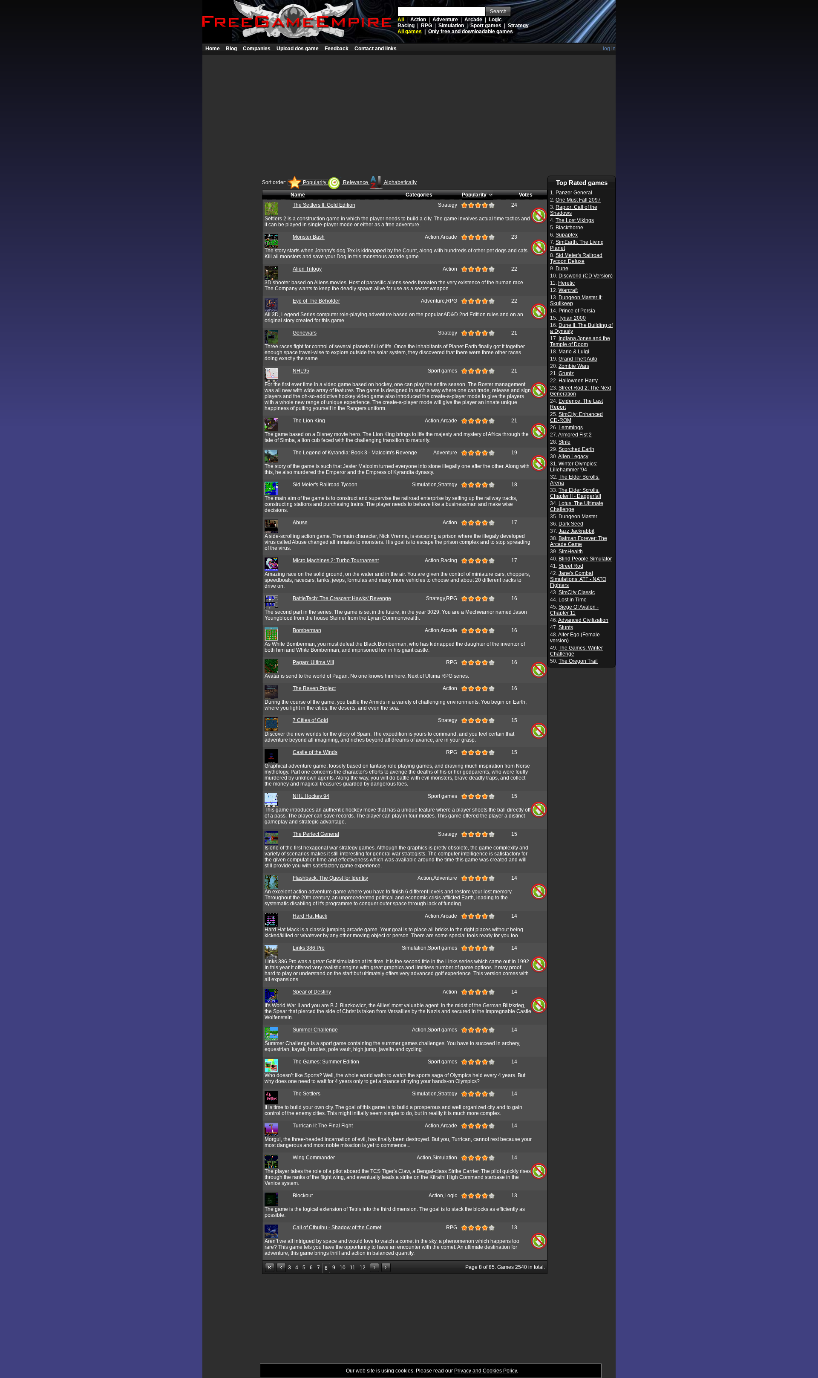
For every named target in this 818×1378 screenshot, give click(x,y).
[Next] (374, 1267)
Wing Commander (314, 1158)
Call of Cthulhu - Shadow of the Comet (337, 1228)
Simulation (451, 26)
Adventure (445, 20)
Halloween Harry (578, 381)
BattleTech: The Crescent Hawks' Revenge (342, 598)
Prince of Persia (577, 311)
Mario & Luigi (574, 352)
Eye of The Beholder (316, 301)
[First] (269, 1267)
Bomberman (307, 630)
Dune (562, 269)
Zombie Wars (574, 366)
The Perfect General (316, 834)
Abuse (300, 523)
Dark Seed (571, 524)
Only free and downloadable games (470, 32)
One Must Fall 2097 (578, 200)
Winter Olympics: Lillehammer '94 (573, 467)
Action (418, 20)
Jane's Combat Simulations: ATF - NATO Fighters (578, 579)
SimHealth (571, 552)
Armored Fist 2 (575, 435)
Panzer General (574, 193)
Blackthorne (569, 228)
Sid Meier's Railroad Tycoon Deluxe (576, 258)
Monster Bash (309, 237)
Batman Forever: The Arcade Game (578, 541)
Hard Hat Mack (310, 916)
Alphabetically (400, 182)
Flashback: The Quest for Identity (330, 878)
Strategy (518, 26)
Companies (257, 49)
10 (343, 1268)
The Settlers (306, 1094)
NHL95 (301, 371)
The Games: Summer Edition (326, 1062)
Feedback (337, 49)
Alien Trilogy (307, 269)
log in (609, 49)
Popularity (315, 182)
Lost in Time (573, 600)
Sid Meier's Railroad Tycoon (325, 485)
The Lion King (309, 421)
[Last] (386, 1267)
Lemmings (571, 427)
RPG (426, 26)
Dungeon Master (578, 517)
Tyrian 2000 (572, 318)
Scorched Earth (576, 449)
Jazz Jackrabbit (576, 531)
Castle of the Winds (315, 752)
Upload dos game (298, 49)
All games (409, 32)
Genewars (305, 333)
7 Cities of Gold (310, 720)
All (400, 20)
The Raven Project (314, 688)
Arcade (473, 20)
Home (212, 49)
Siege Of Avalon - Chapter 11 (574, 610)
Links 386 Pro (309, 948)
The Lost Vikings (575, 220)
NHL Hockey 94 (311, 796)
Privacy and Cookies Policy (485, 1371)
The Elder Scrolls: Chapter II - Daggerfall (575, 493)
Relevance (355, 182)
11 (352, 1268)
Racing (406, 26)
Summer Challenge (315, 1030)
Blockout (303, 1196)
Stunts (566, 627)
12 (363, 1268)
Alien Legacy (573, 456)
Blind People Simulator (585, 559)
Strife (564, 442)
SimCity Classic (577, 592)
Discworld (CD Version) (586, 276)
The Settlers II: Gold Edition (324, 205)
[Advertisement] (409, 114)
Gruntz (566, 373)
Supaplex (567, 235)
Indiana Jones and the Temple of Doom (580, 341)
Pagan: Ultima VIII (313, 662)
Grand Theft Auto (578, 359)
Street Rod (571, 566)
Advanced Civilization (583, 620)
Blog (231, 49)
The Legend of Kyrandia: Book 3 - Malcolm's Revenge (355, 453)
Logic (495, 20)
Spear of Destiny (312, 992)
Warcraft (568, 290)
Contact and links (375, 49)
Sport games (485, 26)
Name (298, 195)
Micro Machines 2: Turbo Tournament (336, 560)
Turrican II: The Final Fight (323, 1126)
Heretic (566, 283)
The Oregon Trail (578, 661)
